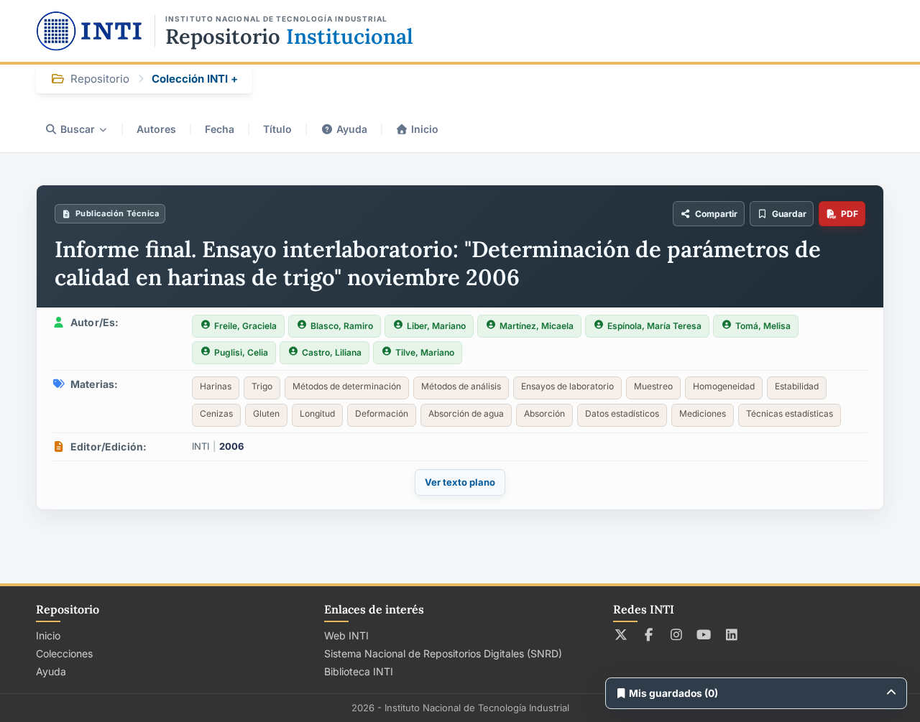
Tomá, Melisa (763, 325)
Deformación (381, 413)
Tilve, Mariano (424, 352)
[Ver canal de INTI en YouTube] (704, 634)
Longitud (317, 413)
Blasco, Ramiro (341, 325)
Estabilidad (797, 386)
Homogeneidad (724, 386)
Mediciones (702, 413)
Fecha (219, 129)
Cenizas (216, 413)
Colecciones (64, 653)
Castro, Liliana (332, 352)
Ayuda (351, 129)
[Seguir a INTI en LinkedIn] (732, 634)
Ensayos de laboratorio (567, 386)
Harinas (215, 386)
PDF (849, 213)
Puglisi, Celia (241, 352)
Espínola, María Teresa (654, 325)
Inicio (424, 129)
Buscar (77, 129)
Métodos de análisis (461, 386)
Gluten (266, 413)
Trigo (262, 386)
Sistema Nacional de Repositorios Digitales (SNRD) (443, 653)
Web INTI (346, 635)
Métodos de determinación (347, 386)
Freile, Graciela (245, 325)
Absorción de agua (466, 413)
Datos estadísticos (622, 413)
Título (277, 129)
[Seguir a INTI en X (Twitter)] (621, 634)
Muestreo (653, 386)
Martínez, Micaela (537, 325)
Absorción (544, 413)
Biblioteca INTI (358, 671)
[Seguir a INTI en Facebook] (648, 634)
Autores (156, 129)
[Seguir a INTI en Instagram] (676, 634)
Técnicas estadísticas (789, 413)
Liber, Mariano (436, 325)
